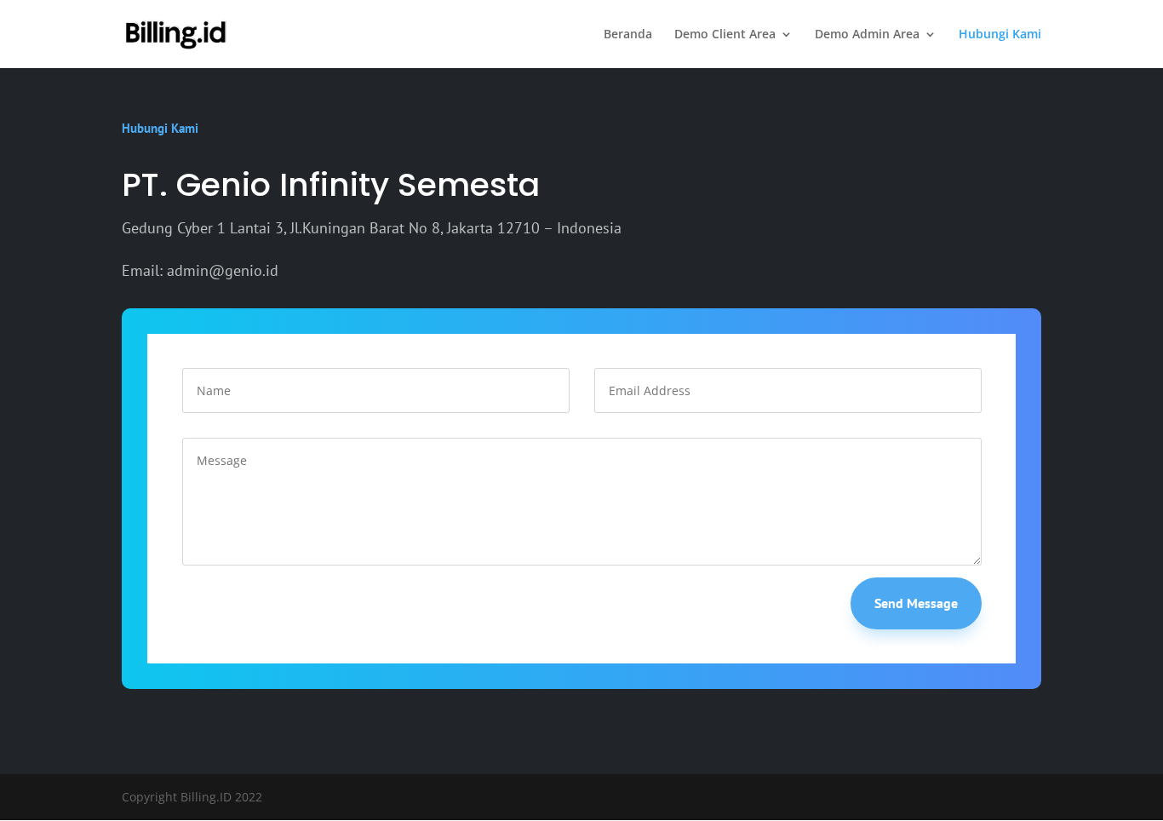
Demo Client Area (725, 35)
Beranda (628, 35)
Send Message (916, 602)
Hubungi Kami (1000, 35)
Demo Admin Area (867, 35)
